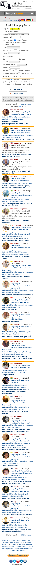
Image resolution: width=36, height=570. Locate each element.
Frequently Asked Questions (12, 542)
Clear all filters (18, 93)
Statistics (5, 544)
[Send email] (25, 561)
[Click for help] (11, 37)
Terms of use (15, 540)
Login (15, 20)
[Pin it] (18, 561)
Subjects (28, 542)
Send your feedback (25, 544)
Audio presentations (18, 551)
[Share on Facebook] (11, 561)
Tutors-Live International (23, 548)
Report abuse (20, 546)
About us (5, 540)
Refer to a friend (8, 546)
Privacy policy (27, 540)
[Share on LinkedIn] (21, 561)
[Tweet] (14, 561)
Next (26, 104)
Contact (13, 544)
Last (29, 104)
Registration (7, 20)
